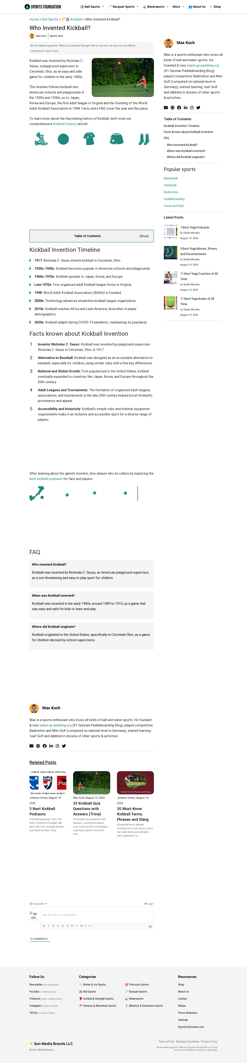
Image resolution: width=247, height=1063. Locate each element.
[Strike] (58, 926)
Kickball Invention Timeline (181, 126)
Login (150, 903)
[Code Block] (76, 926)
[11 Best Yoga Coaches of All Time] (170, 278)
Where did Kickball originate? (186, 157)
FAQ (166, 138)
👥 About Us (197, 6)
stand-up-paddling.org (55, 725)
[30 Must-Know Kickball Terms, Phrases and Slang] (135, 792)
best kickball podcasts (46, 479)
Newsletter (36, 984)
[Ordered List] (62, 926)
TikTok (33, 1012)
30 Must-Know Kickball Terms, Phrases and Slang (133, 814)
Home (34, 19)
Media (182, 1005)
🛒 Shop (215, 6)
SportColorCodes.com (191, 1027)
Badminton (171, 192)
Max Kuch (51, 708)
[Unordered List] (67, 926)
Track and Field (174, 206)
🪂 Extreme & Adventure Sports (97, 1005)
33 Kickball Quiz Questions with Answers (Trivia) (87, 808)
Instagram (35, 1005)
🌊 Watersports (153, 6)
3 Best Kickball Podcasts (42, 811)
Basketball (171, 178)
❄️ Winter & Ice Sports (92, 984)
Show (144, 236)
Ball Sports (50, 19)
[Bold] (44, 926)
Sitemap (183, 1019)
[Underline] (53, 926)
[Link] (81, 926)
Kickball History (65, 124)
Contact (182, 998)
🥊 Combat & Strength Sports (96, 998)
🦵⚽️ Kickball (71, 19)
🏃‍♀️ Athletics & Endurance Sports (144, 1005)
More (176, 6)
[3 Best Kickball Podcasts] (47, 792)
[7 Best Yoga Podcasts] (170, 232)
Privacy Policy (209, 1041)
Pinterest (34, 998)
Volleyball (170, 185)
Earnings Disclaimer (187, 1041)
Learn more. (52, 50)
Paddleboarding (174, 199)
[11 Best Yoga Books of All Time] (170, 303)
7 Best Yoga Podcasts (195, 227)
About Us (183, 991)
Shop (181, 984)
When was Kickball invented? (186, 151)
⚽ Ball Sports (90, 6)
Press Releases (187, 1012)
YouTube (34, 991)
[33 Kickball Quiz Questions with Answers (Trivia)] (91, 792)
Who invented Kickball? (182, 145)
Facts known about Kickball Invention (188, 132)
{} (86, 925)
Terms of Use (166, 1041)
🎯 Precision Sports (137, 984)
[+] (90, 925)
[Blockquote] (72, 926)
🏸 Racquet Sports (121, 6)
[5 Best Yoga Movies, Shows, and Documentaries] (170, 253)
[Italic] (48, 926)
